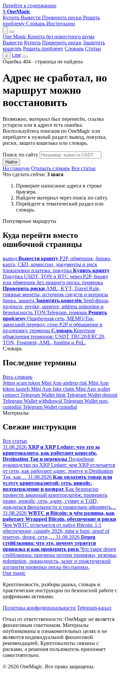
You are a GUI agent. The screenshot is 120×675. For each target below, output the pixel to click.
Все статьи (83, 168)
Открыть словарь (50, 168)
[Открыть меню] (12, 32)
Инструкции (60, 23)
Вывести (31, 17)
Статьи (93, 48)
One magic (14, 573)
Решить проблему (43, 48)
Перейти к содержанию (29, 5)
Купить (12, 17)
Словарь (36, 23)
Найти (11, 161)
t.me (16, 55)
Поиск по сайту (20, 154)
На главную (16, 168)
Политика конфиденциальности (39, 608)
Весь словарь (17, 377)
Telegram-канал (94, 608)
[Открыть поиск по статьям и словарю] (5, 30)
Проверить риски (62, 17)
